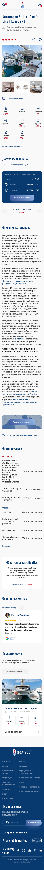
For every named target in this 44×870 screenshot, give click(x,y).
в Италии (19, 339)
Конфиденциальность (29, 785)
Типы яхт (6, 783)
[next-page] (22, 607)
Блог (4, 788)
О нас (22, 755)
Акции (5, 760)
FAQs (21, 776)
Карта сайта (8, 792)
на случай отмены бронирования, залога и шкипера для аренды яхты (20, 402)
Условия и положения (29, 781)
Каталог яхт (7, 755)
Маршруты (7, 772)
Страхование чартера (29, 772)
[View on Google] (7, 615)
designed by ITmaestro (22, 856)
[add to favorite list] (6, 676)
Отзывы (23, 760)
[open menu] (4, 5)
